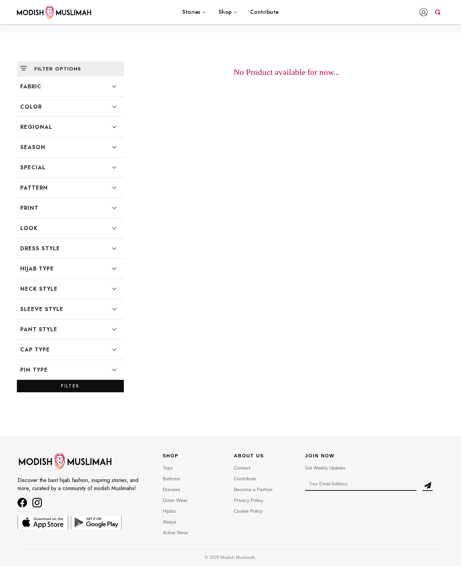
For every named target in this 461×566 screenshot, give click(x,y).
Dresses (171, 489)
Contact (242, 468)
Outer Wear (175, 500)
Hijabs (169, 511)
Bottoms (171, 478)
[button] (424, 13)
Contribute (264, 12)
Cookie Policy (248, 511)
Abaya (169, 522)
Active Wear (175, 532)
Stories (191, 12)
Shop (225, 12)
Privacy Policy (248, 500)
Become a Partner (253, 489)
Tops (168, 468)
